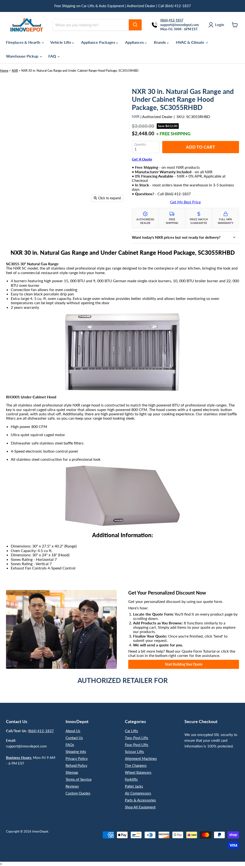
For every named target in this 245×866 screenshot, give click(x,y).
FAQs (70, 744)
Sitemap (72, 772)
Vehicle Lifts (61, 42)
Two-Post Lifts (136, 738)
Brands (160, 42)
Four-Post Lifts (136, 744)
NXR (15, 70)
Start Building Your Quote (183, 664)
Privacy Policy (77, 758)
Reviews (72, 786)
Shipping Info (76, 751)
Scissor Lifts (134, 751)
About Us (73, 731)
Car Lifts (131, 731)
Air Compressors (138, 793)
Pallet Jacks (134, 786)
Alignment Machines (141, 758)
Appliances (135, 42)
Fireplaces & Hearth (23, 42)
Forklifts (131, 779)
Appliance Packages (98, 42)
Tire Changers (136, 765)
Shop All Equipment (140, 807)
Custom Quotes (78, 793)
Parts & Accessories (140, 800)
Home (4, 70)
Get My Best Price (185, 202)
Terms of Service (79, 779)
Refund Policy (76, 765)
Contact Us (74, 738)
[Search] (135, 24)
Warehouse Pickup (22, 56)
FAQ (52, 56)
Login (219, 24)
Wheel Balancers (138, 772)
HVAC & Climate (190, 42)
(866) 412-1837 (41, 731)
